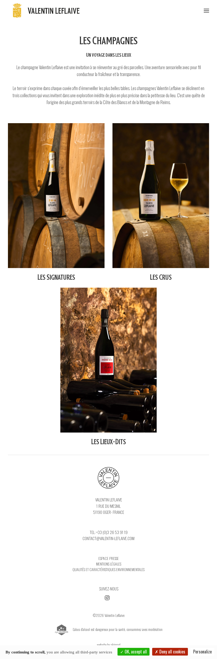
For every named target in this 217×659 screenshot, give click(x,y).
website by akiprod (108, 644)
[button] (206, 10)
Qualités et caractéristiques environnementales (108, 569)
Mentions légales (108, 564)
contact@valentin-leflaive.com (108, 538)
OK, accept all (135, 651)
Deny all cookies (171, 651)
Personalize (202, 651)
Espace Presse (108, 558)
